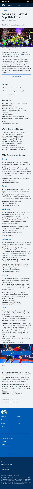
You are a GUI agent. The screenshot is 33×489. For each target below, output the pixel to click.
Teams (18, 416)
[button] (28, 5)
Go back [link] (5, 10)
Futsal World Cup (3, 5)
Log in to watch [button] (17, 353)
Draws (2, 420)
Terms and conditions (6, 464)
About (18, 423)
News (18, 420)
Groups (3, 423)
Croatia (4, 159)
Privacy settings (5, 469)
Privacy (3, 462)
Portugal (5, 275)
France (4, 186)
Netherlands (6, 239)
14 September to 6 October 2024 (14, 54)
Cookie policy (4, 467)
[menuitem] (11, 5)
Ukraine (4, 369)
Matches (3, 416)
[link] (10, 5)
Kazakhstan (6, 209)
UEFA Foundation (5, 444)
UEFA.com (3, 441)
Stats (2, 426)
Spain (4, 308)
